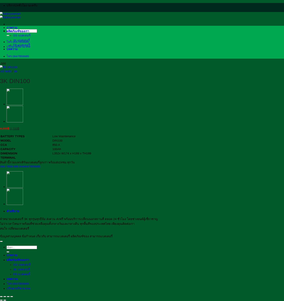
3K (15, 71)
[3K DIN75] (15, 121)
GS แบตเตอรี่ (22, 35)
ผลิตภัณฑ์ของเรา (18, 31)
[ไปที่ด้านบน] (1, 241)
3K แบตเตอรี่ (21, 40)
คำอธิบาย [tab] (13, 211)
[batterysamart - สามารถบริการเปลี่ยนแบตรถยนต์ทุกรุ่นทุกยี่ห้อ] (10, 15)
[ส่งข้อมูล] (8, 35)
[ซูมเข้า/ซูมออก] (1, 296)
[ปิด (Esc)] (11, 296)
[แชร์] (8, 296)
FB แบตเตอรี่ (21, 45)
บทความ (12, 49)
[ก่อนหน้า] (1, 300)
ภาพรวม (12, 27)
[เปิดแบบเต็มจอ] (4, 296)
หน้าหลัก (5, 71)
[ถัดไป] (4, 300)
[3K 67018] (15, 104)
